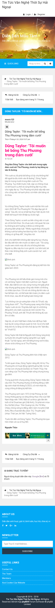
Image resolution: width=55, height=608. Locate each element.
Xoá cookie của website (13, 582)
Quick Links (12, 63)
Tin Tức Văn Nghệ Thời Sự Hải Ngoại (25, 5)
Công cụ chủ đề (30, 95)
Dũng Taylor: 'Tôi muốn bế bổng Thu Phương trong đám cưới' (25, 133)
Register (41, 14)
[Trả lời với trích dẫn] (7, 127)
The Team (6, 573)
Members (6, 578)
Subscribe (27, 551)
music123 (9, 119)
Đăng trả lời (13, 95)
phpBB (25, 602)
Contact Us (7, 569)
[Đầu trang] (48, 440)
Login (28, 14)
